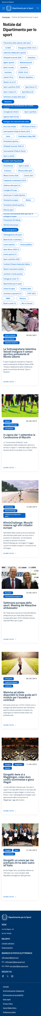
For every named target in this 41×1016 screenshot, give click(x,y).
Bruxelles (8, 593)
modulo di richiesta (11, 682)
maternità (8, 686)
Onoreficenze (9, 854)
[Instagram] (12, 976)
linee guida (8, 678)
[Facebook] (3, 976)
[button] (9, 1012)
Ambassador (9, 507)
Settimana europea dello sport (13, 515)
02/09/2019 (31, 421)
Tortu (16, 850)
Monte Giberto (9, 339)
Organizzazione (7, 947)
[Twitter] (8, 976)
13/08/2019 (31, 507)
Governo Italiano (8, 2)
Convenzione (9, 428)
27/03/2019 (31, 850)
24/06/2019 (31, 593)
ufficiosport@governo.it (10, 957)
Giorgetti (8, 764)
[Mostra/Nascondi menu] (3, 8)
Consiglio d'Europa (11, 425)
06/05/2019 (31, 678)
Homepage (6, 17)
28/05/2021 (31, 335)
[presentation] (38, 8)
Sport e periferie (10, 335)
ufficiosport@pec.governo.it (15, 962)
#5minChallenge (10, 510)
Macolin (7, 421)
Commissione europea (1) (13, 596)
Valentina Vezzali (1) (11, 343)
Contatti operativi (8, 943)
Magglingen (18, 764)
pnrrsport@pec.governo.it (19, 966)
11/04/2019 (31, 764)
